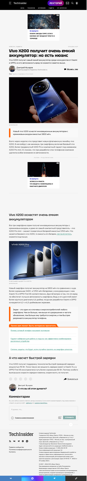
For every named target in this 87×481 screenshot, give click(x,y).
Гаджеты (19, 46)
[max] (27, 441)
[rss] (10, 441)
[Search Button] (72, 3)
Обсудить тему (72, 69)
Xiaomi (31, 74)
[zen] (23, 441)
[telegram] (19, 441)
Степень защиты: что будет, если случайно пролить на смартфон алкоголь (41, 349)
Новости (12, 46)
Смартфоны (21, 74)
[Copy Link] (76, 478)
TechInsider (20, 3)
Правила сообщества (16, 447)
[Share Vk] (11, 478)
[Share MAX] (32, 478)
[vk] (14, 441)
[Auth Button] (77, 3)
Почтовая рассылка (67, 3)
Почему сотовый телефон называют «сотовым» (30, 331)
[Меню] (10, 3)
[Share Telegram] (54, 478)
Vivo (27, 74)
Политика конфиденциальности (20, 450)
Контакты (12, 452)
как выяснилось (64, 234)
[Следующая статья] (43, 424)
